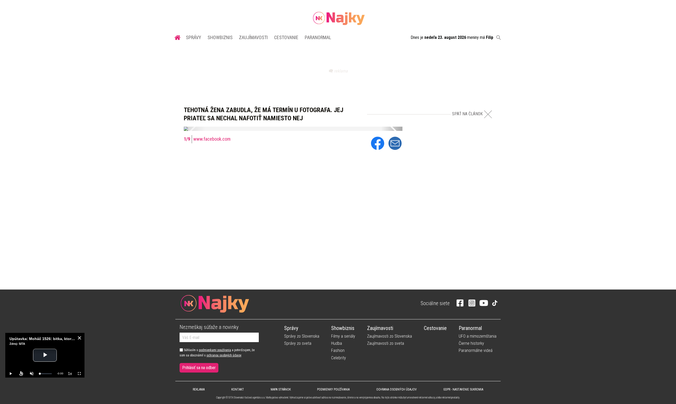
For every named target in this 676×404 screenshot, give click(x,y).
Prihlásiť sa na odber (199, 367)
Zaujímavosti (253, 37)
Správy (193, 37)
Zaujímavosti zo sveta (385, 343)
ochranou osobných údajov (223, 355)
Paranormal (318, 37)
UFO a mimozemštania (477, 336)
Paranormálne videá (475, 350)
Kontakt (237, 389)
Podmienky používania (333, 389)
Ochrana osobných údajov (396, 389)
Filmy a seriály (343, 336)
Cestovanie (286, 37)
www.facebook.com (212, 139)
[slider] (46, 373)
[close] (79, 338)
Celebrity (338, 357)
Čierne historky (471, 343)
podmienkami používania (215, 350)
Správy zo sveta (297, 343)
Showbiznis (220, 37)
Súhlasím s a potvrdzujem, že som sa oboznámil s (217, 352)
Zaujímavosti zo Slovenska (389, 336)
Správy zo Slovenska (301, 336)
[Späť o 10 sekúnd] (21, 374)
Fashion (338, 350)
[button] (194, 129)
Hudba (336, 343)
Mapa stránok (281, 389)
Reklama (199, 389)
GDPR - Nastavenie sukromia (463, 389)
